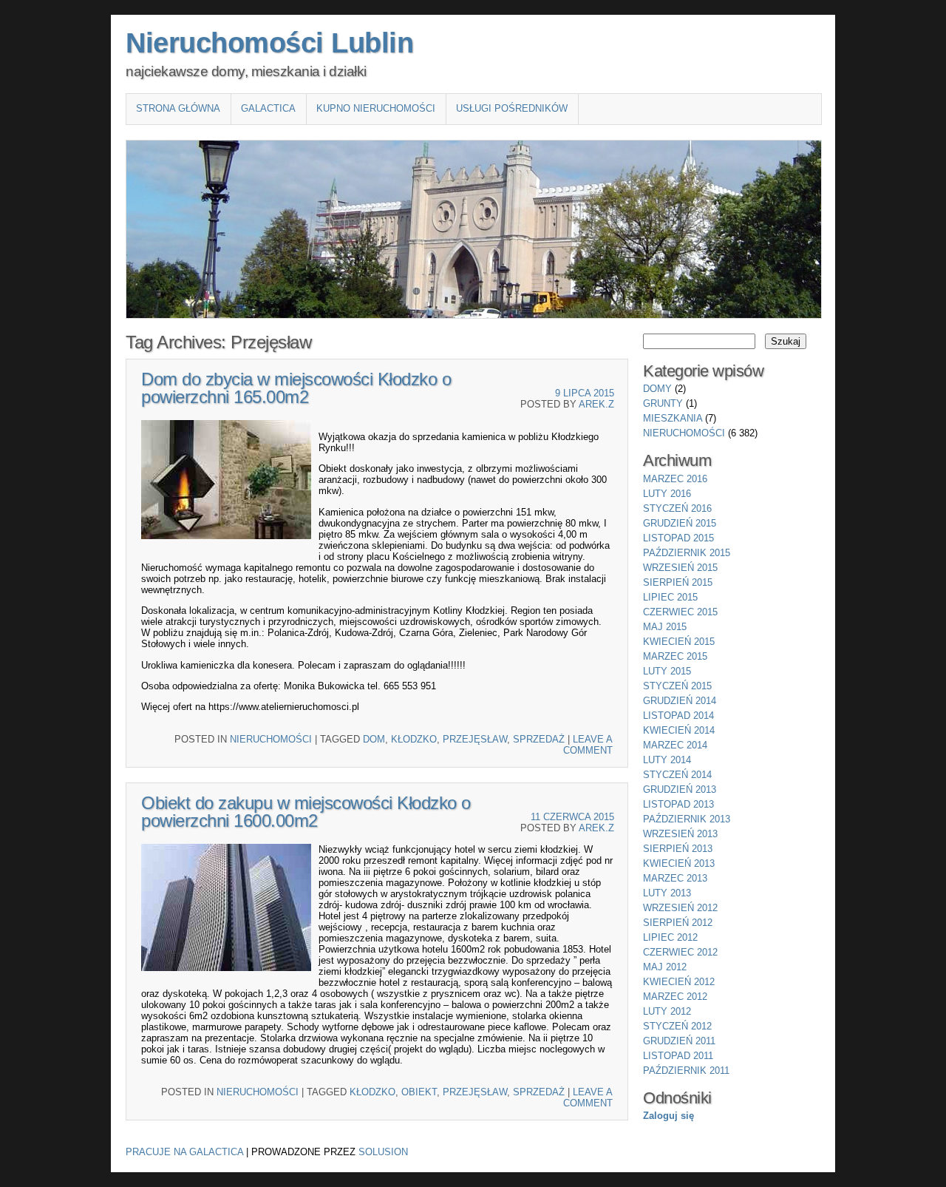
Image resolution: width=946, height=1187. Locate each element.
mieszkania (672, 418)
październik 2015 (686, 552)
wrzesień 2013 (680, 833)
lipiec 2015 (670, 597)
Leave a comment (588, 745)
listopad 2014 (678, 715)
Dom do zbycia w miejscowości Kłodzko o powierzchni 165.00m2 (296, 388)
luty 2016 (667, 493)
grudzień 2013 (679, 789)
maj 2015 (665, 626)
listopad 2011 (678, 1055)
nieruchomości (271, 739)
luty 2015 (667, 671)
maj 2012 (665, 967)
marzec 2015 (675, 656)
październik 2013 (686, 819)
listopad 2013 (678, 804)
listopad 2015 (678, 538)
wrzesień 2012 (680, 907)
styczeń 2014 (677, 774)
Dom (374, 739)
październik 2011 (686, 1070)
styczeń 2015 (677, 685)
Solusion (383, 1151)
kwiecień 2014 (679, 730)
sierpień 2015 (677, 582)
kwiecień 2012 (679, 981)
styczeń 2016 (677, 508)
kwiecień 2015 (679, 641)
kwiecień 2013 (679, 863)
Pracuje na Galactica (184, 1151)
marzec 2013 (675, 878)
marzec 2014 (675, 745)
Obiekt (419, 1092)
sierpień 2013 (677, 848)
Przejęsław (475, 739)
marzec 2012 (675, 996)
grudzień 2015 (679, 523)
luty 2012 (667, 1011)
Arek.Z (596, 404)
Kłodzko (414, 739)
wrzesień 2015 (680, 567)
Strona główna (178, 108)
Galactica (268, 108)
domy (657, 388)
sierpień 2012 (677, 922)
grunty (663, 403)
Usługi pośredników (512, 108)
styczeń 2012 (677, 1026)
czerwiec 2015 (680, 612)
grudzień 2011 (679, 1040)
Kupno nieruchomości (375, 108)
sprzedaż (539, 739)
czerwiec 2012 (680, 952)
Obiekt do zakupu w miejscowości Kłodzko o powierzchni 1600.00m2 (306, 812)
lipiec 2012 (670, 937)
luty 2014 (667, 759)
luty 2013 (667, 893)
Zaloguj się (668, 1115)
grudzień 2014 (679, 700)
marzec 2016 (675, 478)
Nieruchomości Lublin (269, 42)
